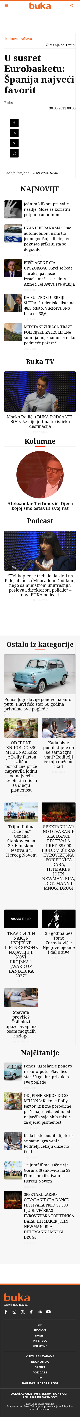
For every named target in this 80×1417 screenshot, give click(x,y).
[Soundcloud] (40, 1312)
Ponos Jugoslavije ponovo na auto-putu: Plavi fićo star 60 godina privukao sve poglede (38, 704)
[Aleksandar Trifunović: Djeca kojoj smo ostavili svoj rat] (40, 474)
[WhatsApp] (14, 153)
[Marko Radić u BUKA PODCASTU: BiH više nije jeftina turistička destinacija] (40, 391)
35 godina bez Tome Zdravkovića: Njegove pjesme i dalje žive (59, 942)
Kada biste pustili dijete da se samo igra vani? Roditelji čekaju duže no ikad (58, 754)
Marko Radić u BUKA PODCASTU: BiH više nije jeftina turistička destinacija (40, 421)
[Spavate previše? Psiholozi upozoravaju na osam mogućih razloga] (21, 997)
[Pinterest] (14, 143)
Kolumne (40, 441)
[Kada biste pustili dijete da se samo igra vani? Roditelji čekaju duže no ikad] (59, 727)
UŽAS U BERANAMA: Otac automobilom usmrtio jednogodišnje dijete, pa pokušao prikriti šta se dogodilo (47, 238)
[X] (14, 133)
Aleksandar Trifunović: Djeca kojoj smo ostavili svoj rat (40, 506)
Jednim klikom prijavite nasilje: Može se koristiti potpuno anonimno (47, 209)
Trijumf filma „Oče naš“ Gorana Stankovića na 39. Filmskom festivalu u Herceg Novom (21, 841)
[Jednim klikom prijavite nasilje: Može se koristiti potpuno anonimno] (13, 209)
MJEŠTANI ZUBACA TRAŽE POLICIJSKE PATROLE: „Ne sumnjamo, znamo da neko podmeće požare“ (49, 334)
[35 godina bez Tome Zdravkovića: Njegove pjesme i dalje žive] (59, 919)
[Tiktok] (31, 1312)
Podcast (40, 521)
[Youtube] (48, 1312)
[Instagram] (14, 1312)
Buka (8, 102)
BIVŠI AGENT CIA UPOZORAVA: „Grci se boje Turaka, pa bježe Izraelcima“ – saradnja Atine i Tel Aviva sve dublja (49, 273)
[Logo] (40, 5)
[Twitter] (23, 1312)
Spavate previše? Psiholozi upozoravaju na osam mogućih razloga (21, 1024)
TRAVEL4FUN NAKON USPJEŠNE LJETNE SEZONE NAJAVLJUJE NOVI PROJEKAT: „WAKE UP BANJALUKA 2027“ (21, 954)
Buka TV (40, 361)
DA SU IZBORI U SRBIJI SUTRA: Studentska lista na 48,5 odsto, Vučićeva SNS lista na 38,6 (49, 305)
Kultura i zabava (18, 39)
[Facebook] (14, 123)
